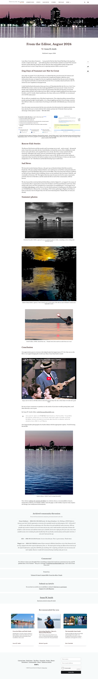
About (39, 662)
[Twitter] (88, 66)
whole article (32, 94)
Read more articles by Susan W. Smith (46, 600)
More (67, 2)
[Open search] (85, 2)
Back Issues (46, 2)
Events (38, 2)
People (60, 575)
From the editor (53, 575)
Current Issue (30, 2)
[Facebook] (88, 71)
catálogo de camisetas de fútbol (37, 501)
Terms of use (44, 667)
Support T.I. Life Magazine (46, 588)
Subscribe (71, 672)
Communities (32, 662)
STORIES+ (53, 2)
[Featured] (32, 616)
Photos (52, 660)
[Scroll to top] (88, 62)
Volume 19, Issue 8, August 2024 (39, 575)
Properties (42, 660)
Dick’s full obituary (29, 187)
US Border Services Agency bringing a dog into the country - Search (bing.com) (38, 135)
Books (48, 660)
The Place (61, 2)
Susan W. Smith (50, 49)
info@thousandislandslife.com (55, 563)
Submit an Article (46, 662)
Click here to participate (60, 587)
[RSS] (37, 664)
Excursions (25, 662)
